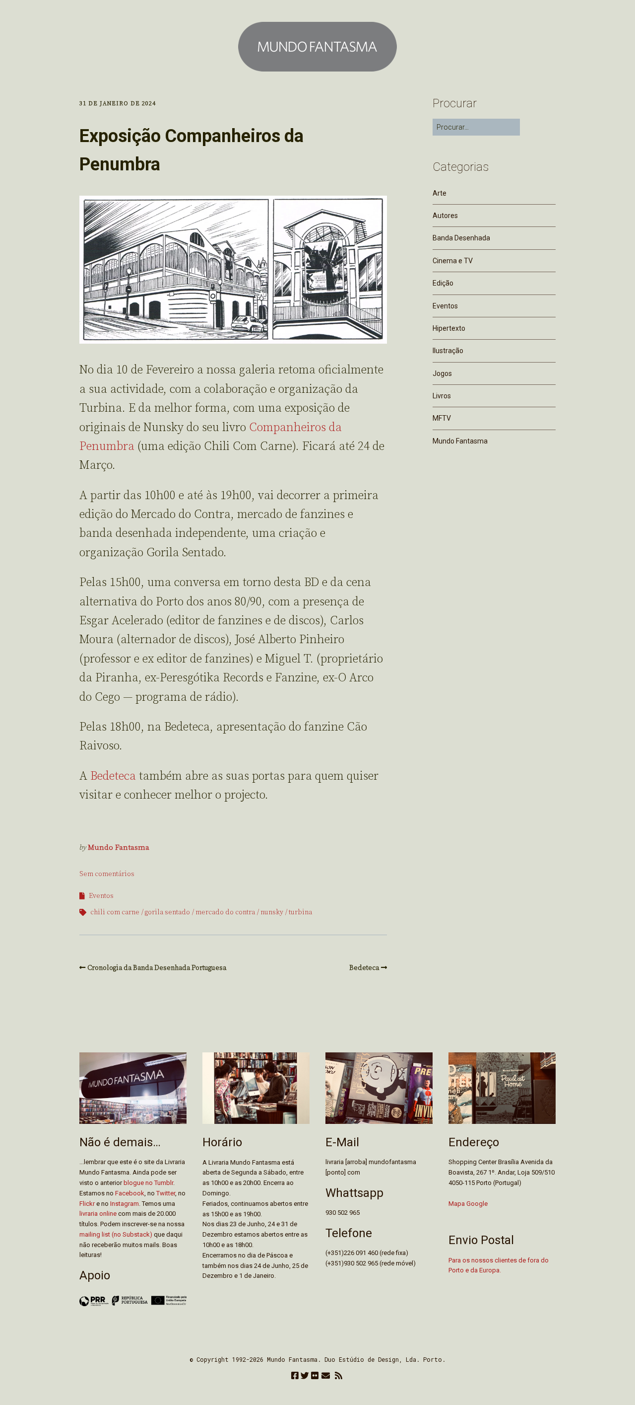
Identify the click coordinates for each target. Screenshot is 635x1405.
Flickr (87, 1203)
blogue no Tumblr (148, 1182)
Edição (443, 283)
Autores (445, 216)
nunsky (271, 912)
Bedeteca (113, 776)
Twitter (165, 1193)
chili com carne (114, 912)
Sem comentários (106, 874)
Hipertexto (449, 328)
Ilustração (448, 351)
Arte (439, 193)
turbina (300, 912)
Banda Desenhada (461, 238)
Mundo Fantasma (118, 847)
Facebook (129, 1193)
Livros (442, 396)
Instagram (124, 1203)
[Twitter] (305, 1376)
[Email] (325, 1376)
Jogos (442, 373)
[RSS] (338, 1376)
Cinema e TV (453, 261)
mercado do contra (225, 912)
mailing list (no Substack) (115, 1234)
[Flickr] (314, 1376)
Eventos (101, 895)
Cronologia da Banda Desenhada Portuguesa (156, 967)
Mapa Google (468, 1203)
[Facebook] (295, 1376)
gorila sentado (167, 912)
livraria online (98, 1213)
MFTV (442, 418)
